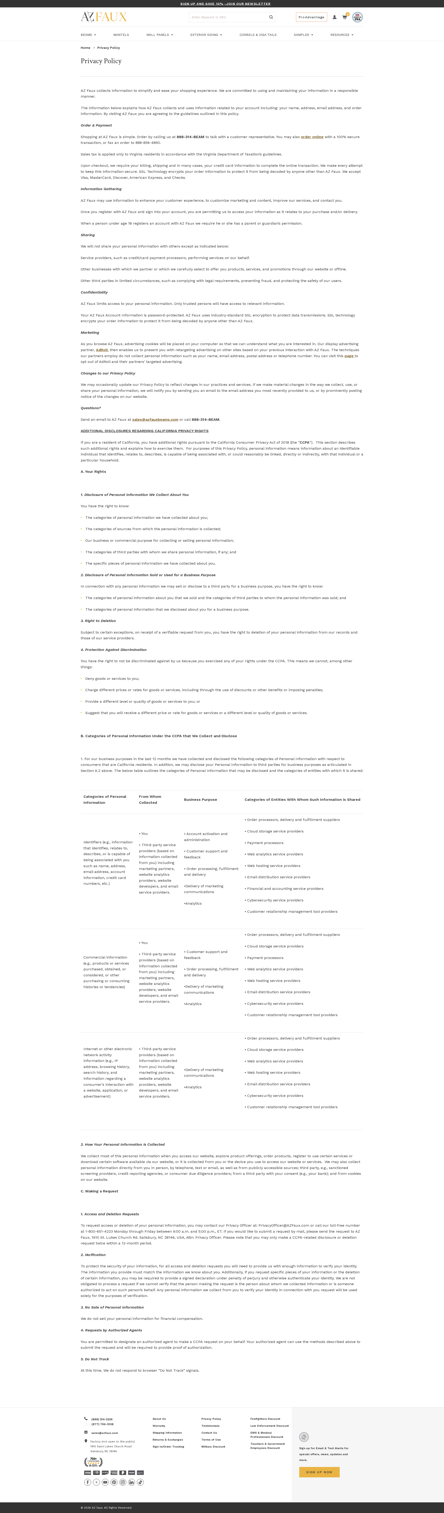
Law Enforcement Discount (269, 1425)
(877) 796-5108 (103, 1424)
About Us (159, 1418)
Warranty (159, 1425)
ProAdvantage (312, 17)
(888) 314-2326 (102, 1419)
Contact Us (209, 1432)
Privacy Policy (211, 1418)
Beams (87, 35)
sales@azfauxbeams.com (155, 419)
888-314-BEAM (190, 137)
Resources (340, 35)
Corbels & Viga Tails (258, 35)
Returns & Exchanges (168, 1439)
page (350, 356)
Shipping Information (167, 1432)
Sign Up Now (319, 1472)
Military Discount (213, 1446)
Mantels (121, 35)
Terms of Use (211, 1439)
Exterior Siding (204, 35)
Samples (302, 35)
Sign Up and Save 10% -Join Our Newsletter (225, 4)
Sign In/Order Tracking (168, 1446)
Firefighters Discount (265, 1418)
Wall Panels (158, 35)
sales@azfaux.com (104, 1433)
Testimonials (210, 1425)
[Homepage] (104, 17)
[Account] (334, 17)
